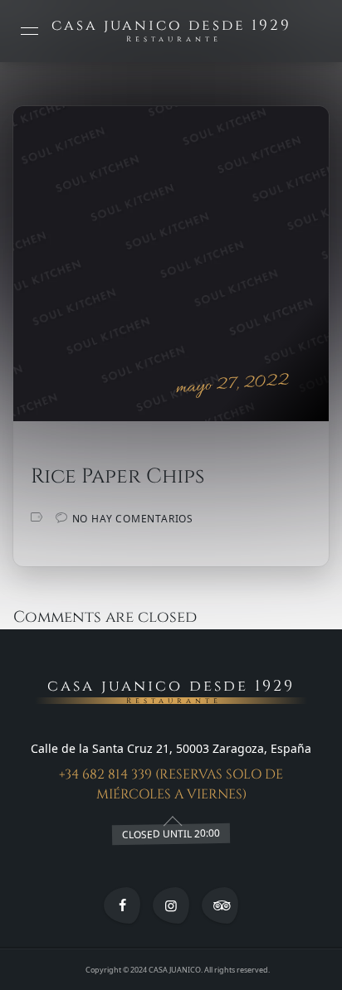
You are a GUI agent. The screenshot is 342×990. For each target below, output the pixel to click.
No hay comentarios (132, 519)
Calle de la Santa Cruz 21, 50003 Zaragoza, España (171, 748)
